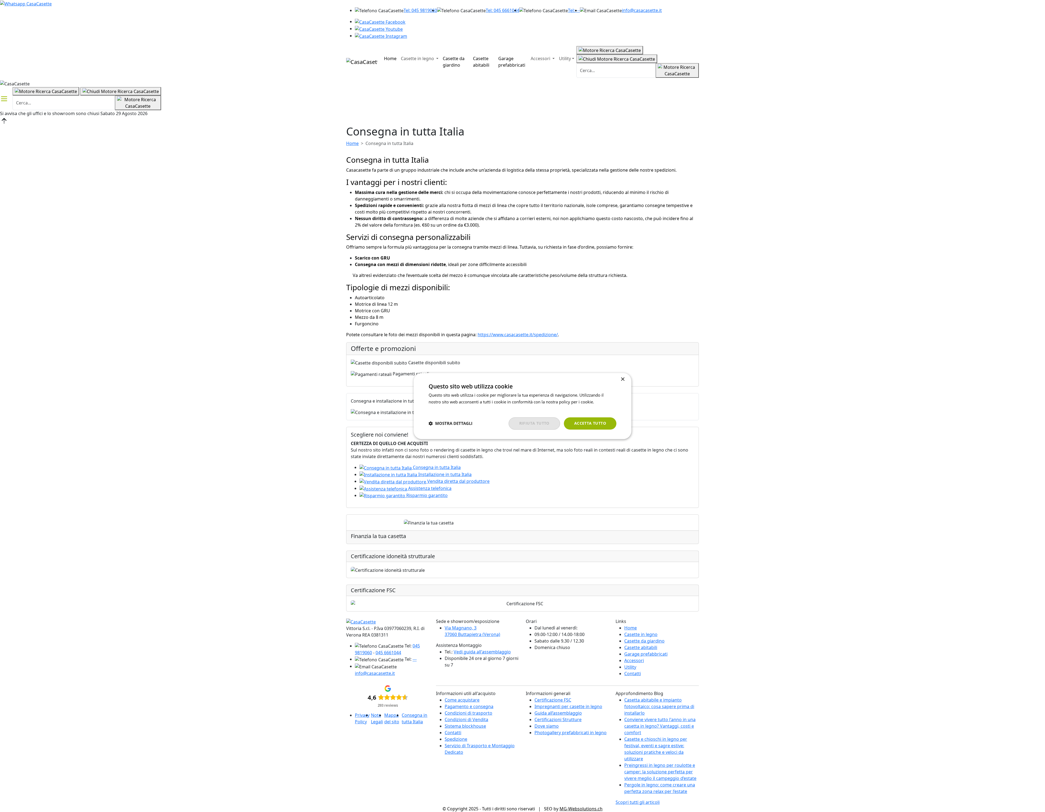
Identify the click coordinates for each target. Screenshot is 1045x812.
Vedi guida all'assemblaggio (482, 652)
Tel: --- (574, 10)
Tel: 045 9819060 (420, 10)
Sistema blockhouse (465, 726)
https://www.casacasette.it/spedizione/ (518, 335)
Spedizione (456, 739)
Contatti (632, 674)
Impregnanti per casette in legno (568, 706)
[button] (450, 424)
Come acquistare (462, 700)
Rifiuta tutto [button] (534, 423)
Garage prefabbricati (511, 61)
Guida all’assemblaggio (558, 713)
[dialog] (522, 406)
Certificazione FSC (552, 700)
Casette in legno (418, 58)
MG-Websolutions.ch (581, 809)
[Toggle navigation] (4, 99)
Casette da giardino (454, 61)
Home (390, 58)
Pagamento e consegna (469, 706)
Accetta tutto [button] (590, 423)
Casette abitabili (481, 61)
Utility (565, 58)
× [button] (622, 379)
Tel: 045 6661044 (502, 10)
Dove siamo (546, 726)
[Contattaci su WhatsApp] (26, 3)
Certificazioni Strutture (558, 720)
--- (415, 659)
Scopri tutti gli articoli (638, 802)
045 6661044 (388, 653)
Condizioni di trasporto (468, 713)
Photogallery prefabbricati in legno (570, 733)
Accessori (541, 58)
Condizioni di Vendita (466, 720)
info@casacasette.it (642, 10)
